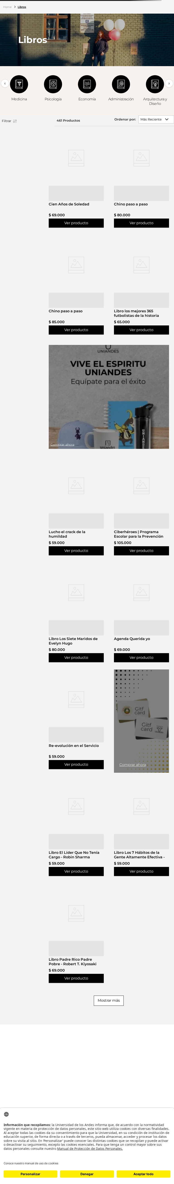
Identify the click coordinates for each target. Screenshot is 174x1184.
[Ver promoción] (141, 721)
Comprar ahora (132, 765)
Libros (22, 7)
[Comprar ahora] (109, 397)
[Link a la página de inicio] (7, 7)
